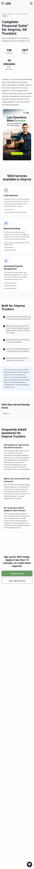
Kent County (23, 14)
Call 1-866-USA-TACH (17, 581)
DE (16, 14)
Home (4, 14)
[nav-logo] (6, 3)
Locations (11, 14)
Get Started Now (17, 573)
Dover (7, 413)
